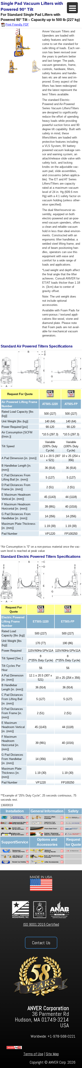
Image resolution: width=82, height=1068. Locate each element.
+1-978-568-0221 (61, 1036)
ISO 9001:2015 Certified (41, 924)
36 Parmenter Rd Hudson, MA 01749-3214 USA (42, 1017)
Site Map (52, 1053)
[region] (20, 51)
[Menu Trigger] (72, 7)
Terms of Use (33, 1053)
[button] (12, 66)
